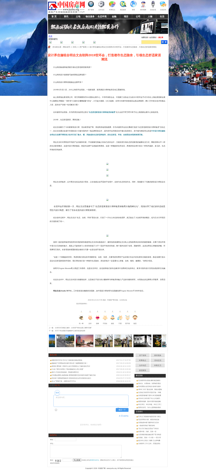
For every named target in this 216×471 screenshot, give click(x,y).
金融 (114, 16)
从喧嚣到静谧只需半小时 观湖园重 (149, 395)
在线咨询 (163, 10)
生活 (162, 16)
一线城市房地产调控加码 (146, 425)
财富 (133, 10)
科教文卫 (157, 365)
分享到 (52, 385)
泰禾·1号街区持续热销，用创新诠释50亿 (65, 372)
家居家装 (142, 370)
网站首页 (66, 47)
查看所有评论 (94, 460)
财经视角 (143, 10)
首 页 (54, 16)
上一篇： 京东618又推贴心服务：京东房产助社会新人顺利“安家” (70, 328)
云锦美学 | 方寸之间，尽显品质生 (149, 443)
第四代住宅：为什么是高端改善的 (149, 407)
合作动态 (101, 10)
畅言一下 (122, 410)
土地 (78, 16)
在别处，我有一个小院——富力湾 (149, 437)
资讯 (66, 16)
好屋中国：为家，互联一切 (147, 431)
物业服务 (123, 10)
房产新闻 (91, 10)
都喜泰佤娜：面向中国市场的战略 (149, 401)
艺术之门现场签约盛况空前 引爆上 (149, 416)
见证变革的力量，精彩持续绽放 (148, 419)
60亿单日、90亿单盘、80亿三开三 (150, 404)
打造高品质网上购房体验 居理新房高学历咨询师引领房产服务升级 (74, 375)
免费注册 (144, 37)
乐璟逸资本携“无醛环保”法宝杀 (148, 422)
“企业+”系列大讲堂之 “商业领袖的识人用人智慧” (68, 369)
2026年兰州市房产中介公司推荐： (149, 398)
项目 (126, 16)
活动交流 (153, 10)
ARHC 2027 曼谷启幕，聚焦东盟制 (150, 389)
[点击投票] (81, 317)
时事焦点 (112, 10)
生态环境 (102, 16)
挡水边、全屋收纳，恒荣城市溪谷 (149, 383)
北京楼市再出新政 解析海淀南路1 (149, 380)
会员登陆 (152, 37)
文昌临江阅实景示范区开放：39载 (149, 392)
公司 (138, 16)
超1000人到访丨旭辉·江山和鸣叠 (149, 440)
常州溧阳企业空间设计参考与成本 (149, 386)
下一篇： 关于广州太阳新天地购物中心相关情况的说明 (67, 331)
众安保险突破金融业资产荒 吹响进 (149, 434)
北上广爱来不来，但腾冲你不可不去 (64, 381)
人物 (150, 16)
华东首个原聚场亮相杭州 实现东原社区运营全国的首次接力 (71, 378)
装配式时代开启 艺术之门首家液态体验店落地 (67, 360)
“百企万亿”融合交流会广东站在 (148, 428)
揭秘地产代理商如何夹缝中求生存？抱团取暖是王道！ (70, 363)
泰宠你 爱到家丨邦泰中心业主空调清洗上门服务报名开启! (71, 366)
